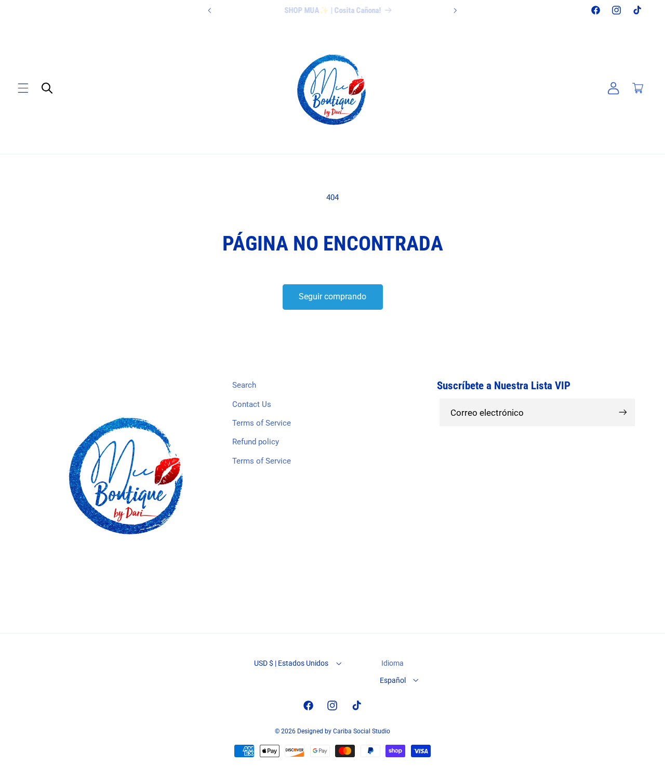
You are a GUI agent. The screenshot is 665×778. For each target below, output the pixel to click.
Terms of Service (261, 423)
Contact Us (251, 404)
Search (244, 385)
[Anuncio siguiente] (455, 10)
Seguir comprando (332, 296)
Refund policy (255, 441)
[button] (23, 88)
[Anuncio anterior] (209, 10)
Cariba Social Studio (361, 731)
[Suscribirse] (623, 412)
